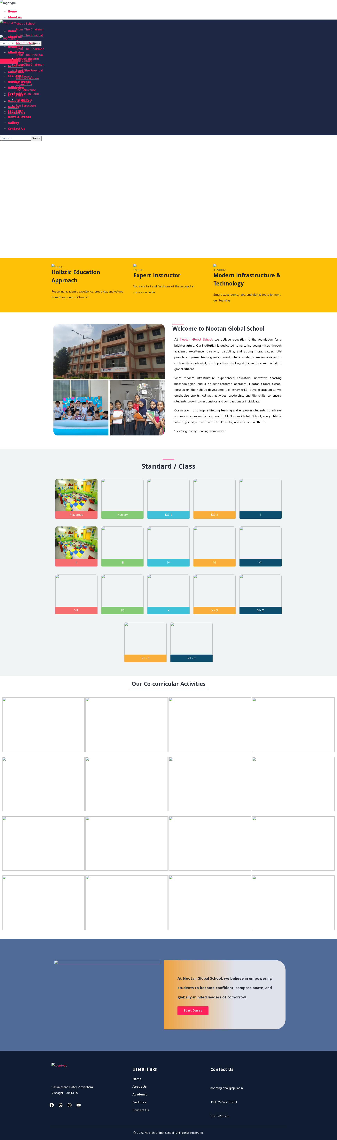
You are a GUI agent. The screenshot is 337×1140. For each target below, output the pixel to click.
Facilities (139, 1102)
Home (136, 1079)
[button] (9, 61)
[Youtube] (78, 1105)
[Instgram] (69, 1105)
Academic (139, 1094)
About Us (139, 1087)
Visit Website (220, 1116)
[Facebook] (52, 1105)
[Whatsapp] (61, 1105)
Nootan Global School (196, 339)
